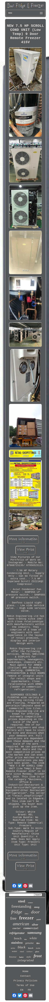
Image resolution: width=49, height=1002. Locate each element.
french (18, 938)
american (21, 923)
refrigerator (17, 933)
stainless (17, 942)
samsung (34, 932)
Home (25, 971)
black (21, 947)
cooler (17, 928)
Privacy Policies (25, 980)
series (13, 948)
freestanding (21, 906)
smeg (36, 907)
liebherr (30, 952)
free (13, 918)
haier (21, 957)
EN (21, 990)
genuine (29, 943)
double (38, 948)
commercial (30, 928)
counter (30, 902)
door (35, 911)
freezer (26, 917)
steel (21, 901)
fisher (26, 913)
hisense (12, 957)
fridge (16, 911)
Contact (25, 976)
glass (37, 952)
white (33, 938)
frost (38, 955)
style (28, 956)
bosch (30, 948)
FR (29, 990)
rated (22, 952)
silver (35, 924)
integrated (25, 960)
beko (25, 939)
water (14, 951)
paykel (38, 919)
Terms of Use (25, 985)
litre (38, 943)
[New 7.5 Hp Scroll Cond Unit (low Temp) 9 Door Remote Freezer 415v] (25, 69)
